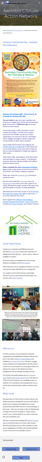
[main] (21, 13)
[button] (2, 3)
